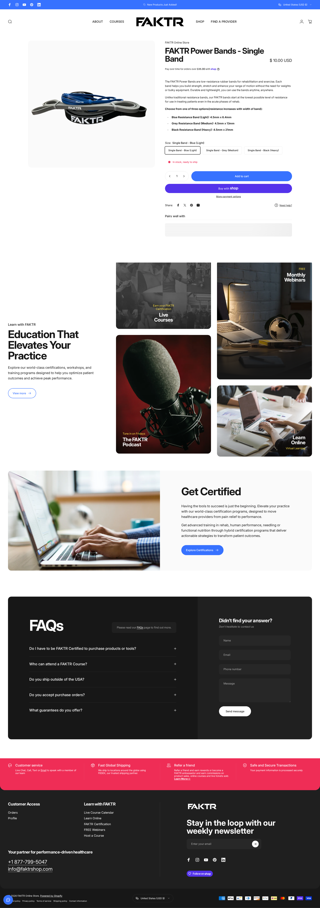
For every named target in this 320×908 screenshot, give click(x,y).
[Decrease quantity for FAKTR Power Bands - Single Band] (169, 176)
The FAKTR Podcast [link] (135, 441)
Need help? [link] (286, 205)
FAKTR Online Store (177, 42)
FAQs (140, 627)
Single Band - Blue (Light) (182, 150)
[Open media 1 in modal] (91, 104)
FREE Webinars (94, 829)
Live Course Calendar (99, 812)
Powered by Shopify (51, 895)
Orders (13, 812)
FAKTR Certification (97, 824)
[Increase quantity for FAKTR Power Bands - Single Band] (184, 176)
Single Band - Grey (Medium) (222, 150)
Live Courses (163, 317)
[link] (22, 393)
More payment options (228, 196)
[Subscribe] (255, 844)
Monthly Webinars (294, 277)
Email (43, 770)
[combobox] (295, 4)
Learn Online (298, 439)
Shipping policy (60, 901)
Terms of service (43, 901)
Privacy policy (28, 901)
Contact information (78, 901)
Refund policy (14, 901)
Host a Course (94, 835)
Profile (12, 818)
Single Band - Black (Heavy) (263, 150)
